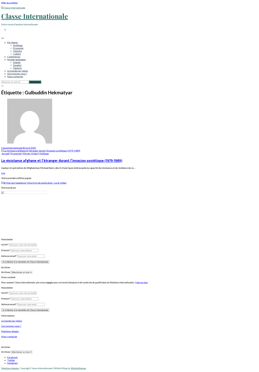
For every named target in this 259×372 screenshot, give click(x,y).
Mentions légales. (10, 368)
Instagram (12, 363)
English (17, 62)
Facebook (12, 357)
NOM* (5, 244)
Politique (17, 45)
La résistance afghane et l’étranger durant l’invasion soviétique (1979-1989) (61, 161)
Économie (18, 48)
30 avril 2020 (29, 147)
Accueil (5, 153)
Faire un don (141, 282)
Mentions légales (10, 331)
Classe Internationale (34, 16)
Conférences (13, 56)
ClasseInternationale (11, 147)
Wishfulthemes (78, 368)
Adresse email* (9, 255)
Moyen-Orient (30, 153)
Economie (16, 153)
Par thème (12, 42)
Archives (5, 272)
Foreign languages (16, 59)
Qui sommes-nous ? (17, 73)
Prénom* (5, 250)
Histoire (17, 50)
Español (17, 65)
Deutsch (17, 68)
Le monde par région (17, 70)
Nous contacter (15, 76)
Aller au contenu (9, 2)
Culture (17, 53)
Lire (3, 173)
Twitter (11, 360)
